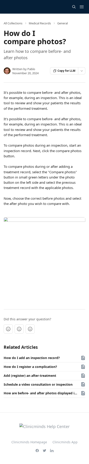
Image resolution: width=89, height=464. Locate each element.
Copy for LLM (66, 71)
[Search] (74, 7)
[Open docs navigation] (81, 7)
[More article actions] (81, 70)
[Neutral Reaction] (19, 329)
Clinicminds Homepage (29, 442)
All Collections (13, 23)
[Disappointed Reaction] (8, 329)
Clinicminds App (65, 442)
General (62, 23)
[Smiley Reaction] (30, 329)
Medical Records (40, 23)
